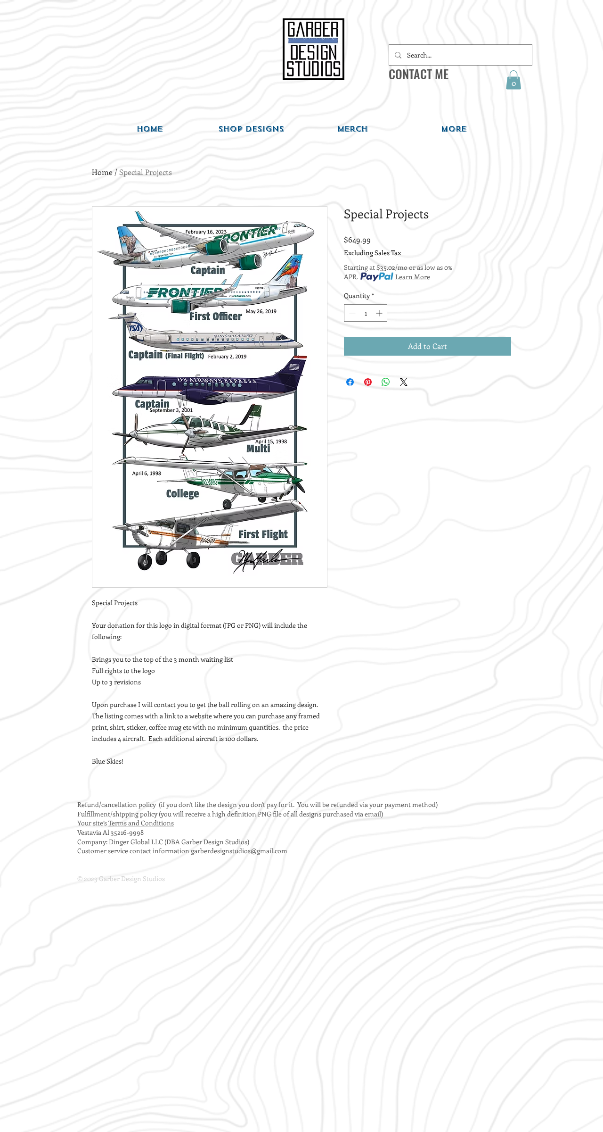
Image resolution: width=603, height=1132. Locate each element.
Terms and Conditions (141, 822)
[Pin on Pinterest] (368, 382)
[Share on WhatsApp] (385, 382)
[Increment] (380, 313)
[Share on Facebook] (350, 382)
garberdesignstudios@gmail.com (239, 850)
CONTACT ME (418, 74)
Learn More (412, 276)
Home (102, 172)
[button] (513, 80)
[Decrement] (351, 313)
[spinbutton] (365, 313)
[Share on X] (403, 382)
